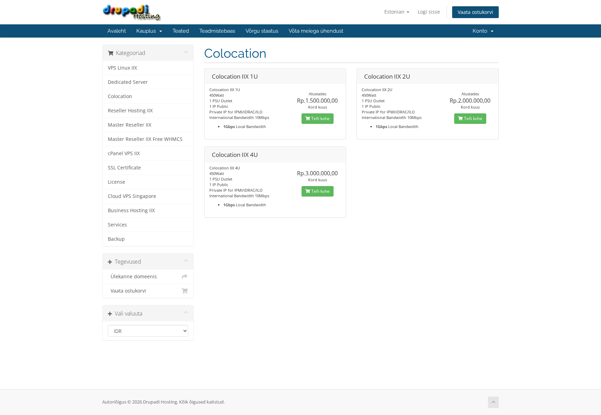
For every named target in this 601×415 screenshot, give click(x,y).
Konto (481, 31)
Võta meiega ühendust (316, 31)
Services (117, 225)
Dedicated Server (128, 82)
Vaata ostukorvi (475, 12)
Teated (181, 31)
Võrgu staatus (262, 31)
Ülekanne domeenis (132, 276)
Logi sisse (429, 11)
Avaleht (116, 31)
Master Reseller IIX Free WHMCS (145, 139)
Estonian (395, 11)
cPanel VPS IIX (124, 153)
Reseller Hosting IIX (130, 110)
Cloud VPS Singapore (132, 196)
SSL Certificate (124, 168)
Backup (116, 239)
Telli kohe (320, 118)
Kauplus (147, 31)
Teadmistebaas (217, 31)
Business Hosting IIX (131, 210)
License (116, 182)
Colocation (120, 96)
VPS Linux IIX (122, 68)
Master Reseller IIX (129, 125)
